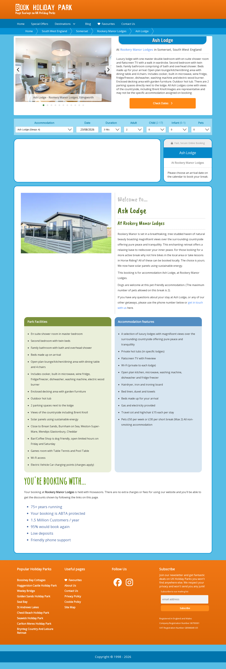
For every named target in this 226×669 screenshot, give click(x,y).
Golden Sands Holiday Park (33, 596)
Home (20, 24)
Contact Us (128, 24)
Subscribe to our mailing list (174, 591)
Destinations (63, 24)
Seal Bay (22, 602)
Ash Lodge (142, 31)
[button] (43, 105)
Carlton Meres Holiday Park (34, 623)
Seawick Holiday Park (30, 618)
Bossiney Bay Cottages (31, 580)
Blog (88, 24)
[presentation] (18, 70)
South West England (54, 31)
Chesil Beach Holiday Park (33, 612)
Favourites (108, 24)
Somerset (82, 31)
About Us (70, 585)
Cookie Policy (73, 602)
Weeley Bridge (26, 591)
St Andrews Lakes (28, 607)
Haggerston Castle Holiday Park (37, 585)
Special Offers (39, 24)
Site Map (70, 607)
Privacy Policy (73, 596)
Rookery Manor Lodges (111, 31)
